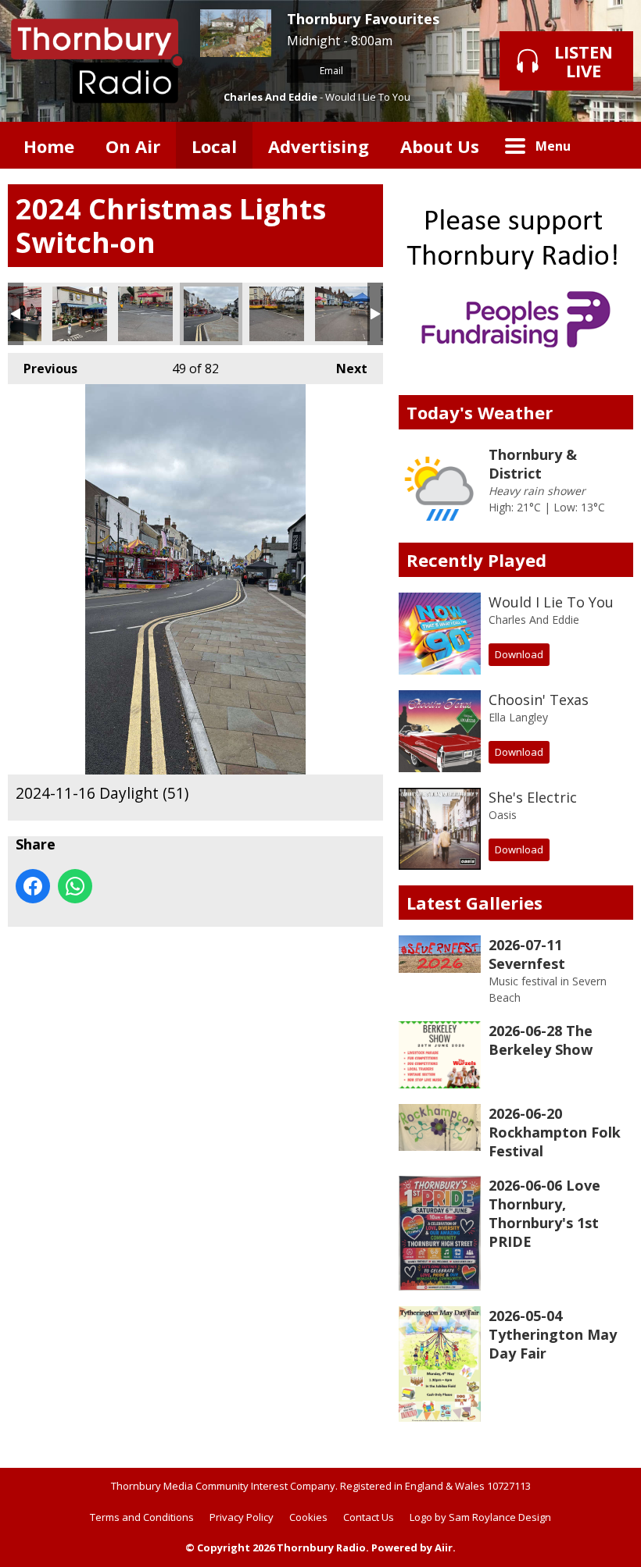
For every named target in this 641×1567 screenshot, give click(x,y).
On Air (133, 146)
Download (519, 654)
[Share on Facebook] (33, 886)
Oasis (503, 814)
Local (214, 146)
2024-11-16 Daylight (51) (211, 314)
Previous (42, 368)
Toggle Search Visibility (609, 145)
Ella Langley (518, 717)
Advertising (318, 146)
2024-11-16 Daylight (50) (145, 314)
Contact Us (368, 1517)
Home (48, 146)
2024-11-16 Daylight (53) (342, 314)
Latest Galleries (474, 902)
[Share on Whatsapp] (75, 886)
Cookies (308, 1517)
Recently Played (476, 560)
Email (330, 70)
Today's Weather (479, 412)
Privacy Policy (241, 1517)
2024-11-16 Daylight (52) (276, 314)
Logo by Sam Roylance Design (480, 1517)
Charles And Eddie (270, 97)
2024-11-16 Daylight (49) (79, 314)
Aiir (444, 1547)
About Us (439, 146)
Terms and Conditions (142, 1517)
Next (343, 368)
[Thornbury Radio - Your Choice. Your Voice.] (96, 61)
